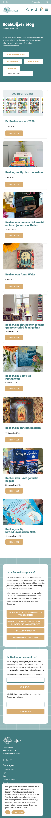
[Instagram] (7, 2)
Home (5, 28)
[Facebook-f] (4, 2)
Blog (4, 776)
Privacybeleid (18, 812)
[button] (46, 10)
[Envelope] (11, 2)
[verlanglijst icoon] (32, 9)
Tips (4, 773)
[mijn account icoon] (36, 9)
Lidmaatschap (8, 769)
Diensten (6, 783)
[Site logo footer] (12, 740)
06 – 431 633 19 (9, 750)
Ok (8, 812)
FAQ (46, 2)
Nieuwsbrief (37, 2)
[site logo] (11, 10)
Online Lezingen (9, 779)
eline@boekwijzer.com (12, 753)
